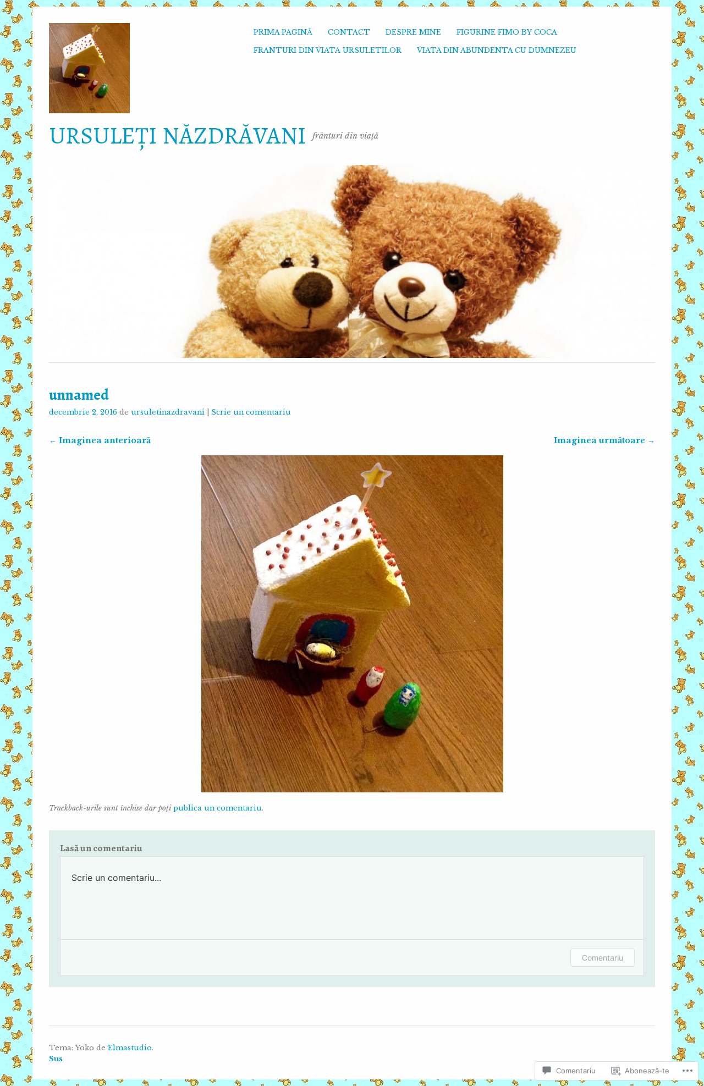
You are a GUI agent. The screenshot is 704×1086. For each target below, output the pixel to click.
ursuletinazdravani (168, 412)
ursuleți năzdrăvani (177, 135)
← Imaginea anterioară (100, 440)
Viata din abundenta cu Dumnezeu (496, 50)
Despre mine (413, 32)
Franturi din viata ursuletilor (328, 50)
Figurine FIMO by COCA (507, 32)
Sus (56, 1059)
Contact (349, 32)
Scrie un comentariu (251, 412)
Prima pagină (283, 32)
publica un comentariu (217, 808)
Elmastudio (130, 1048)
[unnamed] (352, 789)
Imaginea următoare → (604, 440)
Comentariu (602, 957)
